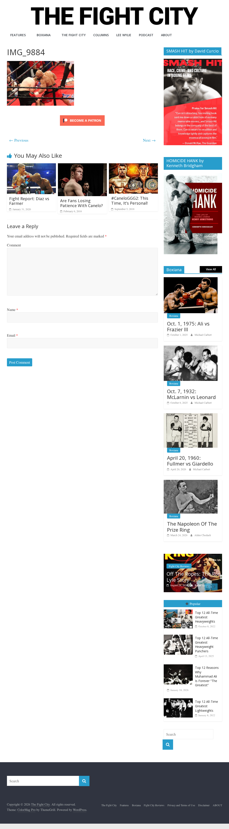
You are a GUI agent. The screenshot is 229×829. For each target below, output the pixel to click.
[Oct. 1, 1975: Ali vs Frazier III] (191, 279)
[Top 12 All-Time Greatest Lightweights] (179, 698)
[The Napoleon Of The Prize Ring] (191, 482)
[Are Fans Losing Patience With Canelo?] (82, 166)
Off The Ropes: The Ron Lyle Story (194, 576)
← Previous (18, 140)
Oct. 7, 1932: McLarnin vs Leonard (191, 394)
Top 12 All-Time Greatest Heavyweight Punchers (206, 644)
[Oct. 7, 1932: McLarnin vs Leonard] (191, 348)
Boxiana (44, 35)
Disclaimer (204, 805)
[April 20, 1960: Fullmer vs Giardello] (191, 415)
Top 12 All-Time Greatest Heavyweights (206, 617)
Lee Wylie (123, 35)
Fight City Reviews (179, 566)
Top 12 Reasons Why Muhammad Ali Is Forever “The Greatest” (207, 676)
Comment (14, 245)
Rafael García (202, 585)
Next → (149, 140)
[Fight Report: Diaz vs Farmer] (31, 166)
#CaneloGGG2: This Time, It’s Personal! (129, 200)
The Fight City (73, 35)
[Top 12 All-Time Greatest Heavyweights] (179, 609)
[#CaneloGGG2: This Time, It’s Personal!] (133, 166)
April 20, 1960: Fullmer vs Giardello (190, 460)
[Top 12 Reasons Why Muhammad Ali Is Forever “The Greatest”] (179, 664)
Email (12, 335)
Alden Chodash (202, 535)
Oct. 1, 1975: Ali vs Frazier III (188, 326)
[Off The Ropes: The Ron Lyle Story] (193, 556)
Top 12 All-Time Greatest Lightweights (206, 705)
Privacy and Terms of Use (181, 805)
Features (18, 35)
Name (12, 309)
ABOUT (166, 35)
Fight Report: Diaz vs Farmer (29, 201)
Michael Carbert (203, 334)
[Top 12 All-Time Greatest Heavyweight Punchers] (179, 635)
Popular (195, 603)
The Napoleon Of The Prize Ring (192, 526)
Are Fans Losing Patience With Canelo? (81, 203)
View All (211, 269)
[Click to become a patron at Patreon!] (82, 115)
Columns (101, 35)
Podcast (146, 35)
